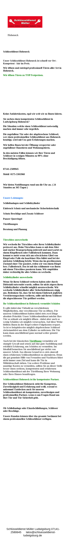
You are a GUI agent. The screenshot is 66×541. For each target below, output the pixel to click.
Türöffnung (35, 341)
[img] (33, 22)
